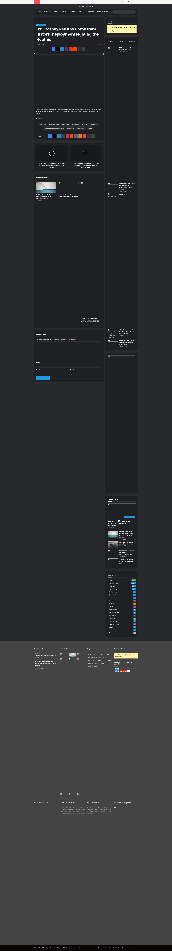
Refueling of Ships (114, 612)
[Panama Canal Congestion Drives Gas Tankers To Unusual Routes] (72, 795)
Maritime (107, 654)
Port (89, 660)
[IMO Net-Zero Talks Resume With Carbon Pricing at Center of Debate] (46, 187)
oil (106, 657)
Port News (112, 586)
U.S (107, 663)
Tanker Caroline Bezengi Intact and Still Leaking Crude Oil (127, 561)
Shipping (90, 663)
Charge (111, 606)
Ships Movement (102, 12)
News (56, 12)
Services (47, 12)
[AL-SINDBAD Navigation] (86, 6)
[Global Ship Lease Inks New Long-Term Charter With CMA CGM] (113, 334)
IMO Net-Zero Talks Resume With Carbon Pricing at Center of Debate (45, 196)
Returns (71, 128)
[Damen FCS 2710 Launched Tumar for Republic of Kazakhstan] (64, 655)
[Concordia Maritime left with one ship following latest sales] (113, 343)
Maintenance (113, 609)
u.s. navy (81, 128)
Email (38, 370)
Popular (110, 41)
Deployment (54, 124)
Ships (96, 663)
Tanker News (113, 592)
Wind (95, 666)
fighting (66, 124)
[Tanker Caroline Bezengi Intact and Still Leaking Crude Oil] (113, 561)
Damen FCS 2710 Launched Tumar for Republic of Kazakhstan (119, 523)
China (89, 654)
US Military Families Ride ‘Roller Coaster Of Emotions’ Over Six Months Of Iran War (90, 320)
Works (63, 12)
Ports (72, 12)
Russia (99, 660)
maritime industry (92, 657)
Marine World (49, 21)
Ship (109, 660)
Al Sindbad (60, 947)
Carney (43, 124)
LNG (95, 654)
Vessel (90, 666)
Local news (112, 598)
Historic (76, 124)
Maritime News (113, 583)
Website (72, 370)
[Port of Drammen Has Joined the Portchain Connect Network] (113, 544)
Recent (121, 41)
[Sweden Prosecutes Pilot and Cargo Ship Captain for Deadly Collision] (64, 795)
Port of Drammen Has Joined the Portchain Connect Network (126, 544)
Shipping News (113, 595)
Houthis (94, 124)
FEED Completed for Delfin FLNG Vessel (125, 49)
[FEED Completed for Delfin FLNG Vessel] (113, 114)
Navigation (112, 615)
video (81, 12)
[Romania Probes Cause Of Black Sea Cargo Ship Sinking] (68, 187)
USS (90, 128)
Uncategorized (113, 621)
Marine (100, 654)
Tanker (102, 663)
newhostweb (76, 947)
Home (39, 12)
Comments (132, 41)
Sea (105, 660)
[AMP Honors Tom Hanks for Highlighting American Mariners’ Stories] (113, 186)
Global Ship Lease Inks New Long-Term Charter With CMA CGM (127, 332)
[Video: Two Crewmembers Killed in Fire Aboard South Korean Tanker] (81, 795)
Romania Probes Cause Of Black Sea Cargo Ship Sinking (68, 196)
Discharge (112, 618)
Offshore (101, 657)
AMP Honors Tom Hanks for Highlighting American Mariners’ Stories (127, 186)
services (111, 603)
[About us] (113, 260)
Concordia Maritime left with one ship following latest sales (127, 342)
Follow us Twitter (120, 649)
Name (38, 362)
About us (91, 12)
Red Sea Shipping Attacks (55, 128)
